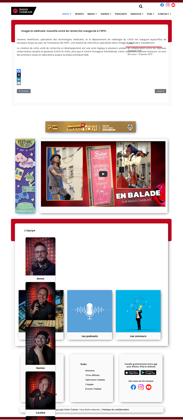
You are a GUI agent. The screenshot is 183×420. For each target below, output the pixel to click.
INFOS (65, 13)
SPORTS (79, 13)
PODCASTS (121, 13)
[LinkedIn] (91, 79)
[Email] (91, 83)
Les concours (138, 336)
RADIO (91, 13)
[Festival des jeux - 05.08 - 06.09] (26, 176)
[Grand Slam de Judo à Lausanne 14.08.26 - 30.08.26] (90, 127)
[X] (91, 75)
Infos (130, 43)
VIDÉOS (105, 13)
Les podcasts (90, 336)
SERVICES (136, 13)
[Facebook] (91, 71)
